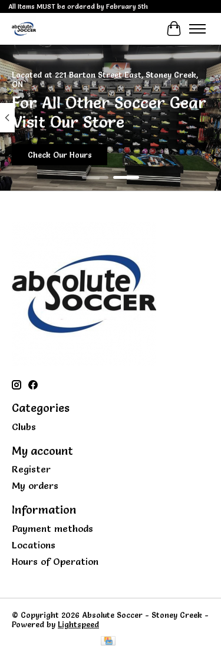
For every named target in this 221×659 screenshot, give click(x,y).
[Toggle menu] (197, 29)
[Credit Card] (108, 641)
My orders (35, 485)
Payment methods (52, 528)
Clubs (24, 426)
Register (31, 469)
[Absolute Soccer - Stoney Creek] (24, 28)
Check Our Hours (60, 154)
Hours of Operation (55, 561)
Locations (33, 545)
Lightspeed (78, 624)
